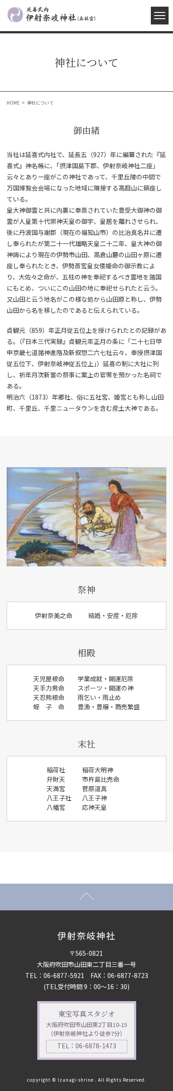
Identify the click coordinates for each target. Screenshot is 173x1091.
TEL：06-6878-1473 (86, 1045)
